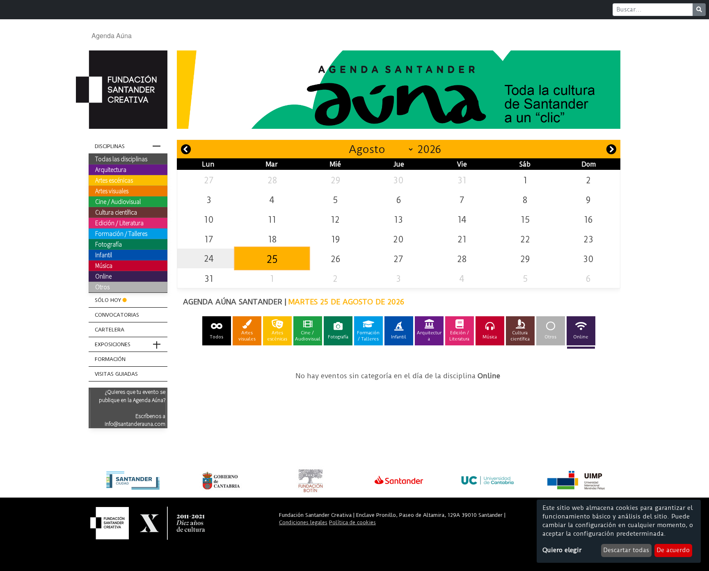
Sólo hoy (108, 300)
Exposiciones (112, 344)
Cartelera (109, 330)
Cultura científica (116, 212)
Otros (102, 287)
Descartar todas (626, 550)
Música (103, 265)
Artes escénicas (114, 180)
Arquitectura (110, 169)
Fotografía (108, 244)
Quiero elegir (561, 550)
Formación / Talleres (121, 233)
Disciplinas (110, 146)
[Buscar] (699, 9)
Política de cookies (352, 522)
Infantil (103, 255)
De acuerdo (673, 550)
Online (103, 276)
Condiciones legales (303, 522)
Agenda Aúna (111, 35)
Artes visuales (111, 191)
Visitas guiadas (116, 374)
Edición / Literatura (119, 223)
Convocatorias (117, 315)
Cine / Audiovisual (118, 201)
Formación (110, 359)
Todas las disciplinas (121, 159)
